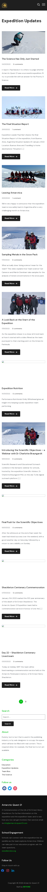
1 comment (16, 129)
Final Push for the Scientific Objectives (22, 522)
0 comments (18, 64)
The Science (7, 774)
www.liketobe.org (9, 851)
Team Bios (6, 771)
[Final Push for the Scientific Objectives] (23, 496)
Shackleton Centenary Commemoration (23, 587)
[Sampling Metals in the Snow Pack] (23, 228)
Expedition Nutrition (12, 388)
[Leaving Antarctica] (23, 166)
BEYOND (26, 887)
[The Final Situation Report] (23, 98)
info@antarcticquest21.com (15, 823)
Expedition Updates (10, 768)
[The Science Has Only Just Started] (23, 33)
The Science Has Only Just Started (20, 58)
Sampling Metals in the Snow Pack (20, 254)
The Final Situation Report (15, 124)
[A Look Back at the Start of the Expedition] (23, 293)
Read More (9, 88)
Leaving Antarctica (12, 192)
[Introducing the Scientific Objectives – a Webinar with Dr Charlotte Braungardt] (23, 424)
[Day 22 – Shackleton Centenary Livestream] (23, 626)
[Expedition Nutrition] (23, 362)
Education (6, 765)
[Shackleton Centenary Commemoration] (23, 561)
